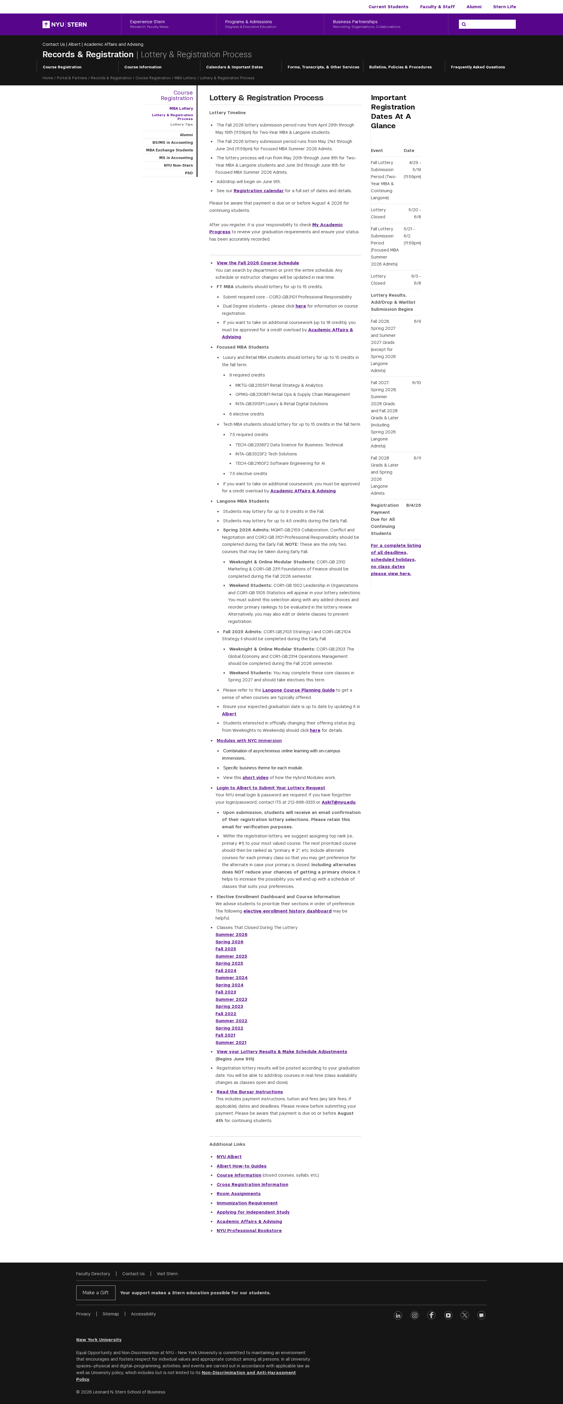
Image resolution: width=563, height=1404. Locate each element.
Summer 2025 (231, 956)
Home (48, 78)
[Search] (464, 24)
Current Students (388, 6)
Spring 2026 (229, 942)
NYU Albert (229, 1156)
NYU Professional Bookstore (249, 1230)
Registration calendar (259, 190)
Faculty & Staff (437, 6)
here (301, 306)
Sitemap (111, 1314)
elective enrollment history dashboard (287, 911)
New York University (99, 1339)
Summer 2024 (231, 977)
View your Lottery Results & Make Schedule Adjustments (282, 1051)
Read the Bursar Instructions (250, 1091)
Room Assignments (239, 1193)
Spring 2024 (229, 985)
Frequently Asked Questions (478, 67)
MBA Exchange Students (169, 150)
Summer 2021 (231, 1042)
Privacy (83, 1314)
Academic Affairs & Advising (303, 491)
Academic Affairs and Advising (113, 44)
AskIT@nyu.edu (338, 802)
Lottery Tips (181, 124)
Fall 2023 (226, 992)
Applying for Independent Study (253, 1212)
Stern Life (504, 6)
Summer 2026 (231, 934)
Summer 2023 (231, 999)
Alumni (474, 6)
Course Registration (62, 67)
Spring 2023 (229, 1006)
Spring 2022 (229, 1028)
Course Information (143, 67)
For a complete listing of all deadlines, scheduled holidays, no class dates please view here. (396, 559)
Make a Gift (95, 1293)
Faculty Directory (93, 1273)
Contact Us (54, 44)
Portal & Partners (72, 78)
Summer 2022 (231, 1020)
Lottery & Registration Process (172, 117)
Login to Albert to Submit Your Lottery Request (271, 787)
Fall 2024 (226, 970)
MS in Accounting (176, 158)
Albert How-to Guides (242, 1166)
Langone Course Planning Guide (298, 690)
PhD (189, 173)
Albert (74, 44)
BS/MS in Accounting (172, 142)
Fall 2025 (226, 949)
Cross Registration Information (252, 1184)
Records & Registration (89, 54)
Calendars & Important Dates (234, 67)
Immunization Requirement (247, 1203)
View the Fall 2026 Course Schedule (258, 263)
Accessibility (143, 1314)
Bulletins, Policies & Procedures (400, 67)
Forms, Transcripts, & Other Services (323, 67)
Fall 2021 (225, 1035)
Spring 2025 (229, 963)
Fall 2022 (226, 1013)
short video (256, 777)
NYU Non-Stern (178, 165)
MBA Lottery (185, 78)
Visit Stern (167, 1273)
